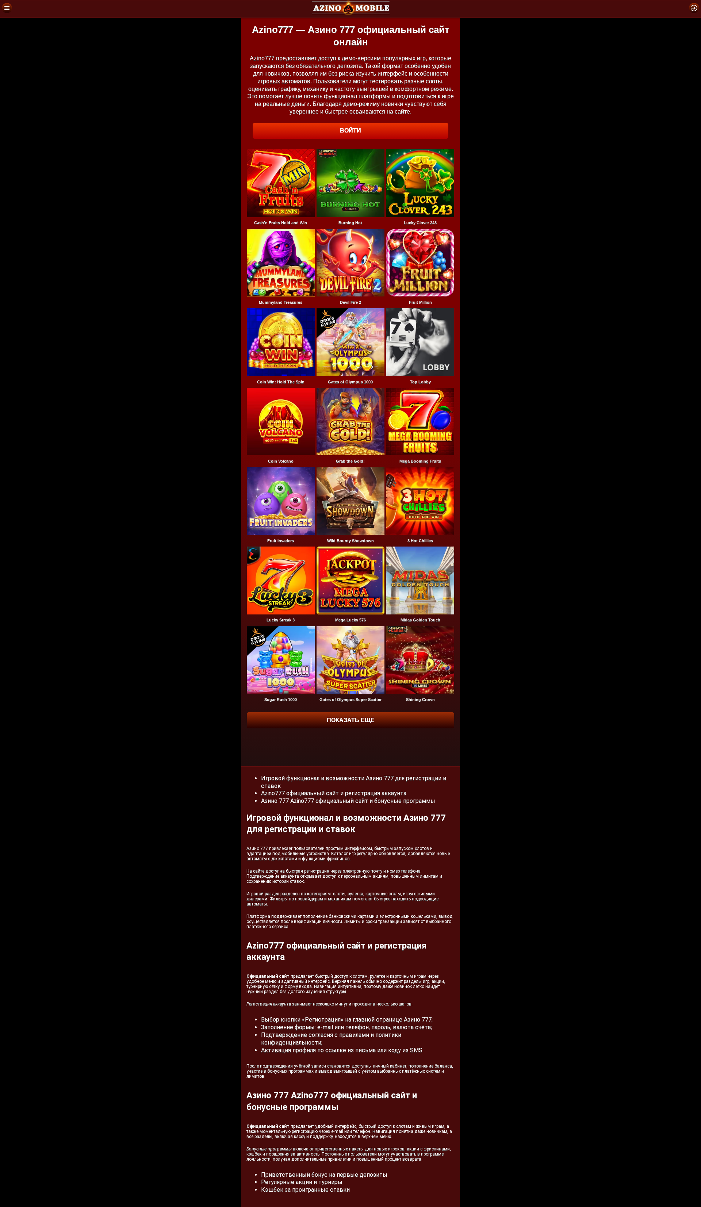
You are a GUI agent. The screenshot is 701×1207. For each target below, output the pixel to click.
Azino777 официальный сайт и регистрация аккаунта (333, 793)
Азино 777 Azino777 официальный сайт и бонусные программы (348, 800)
